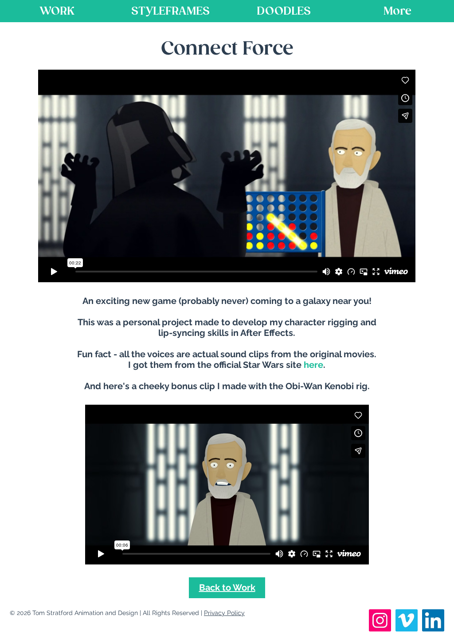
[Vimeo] (406, 620)
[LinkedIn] (433, 620)
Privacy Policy (224, 612)
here (313, 364)
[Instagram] (380, 620)
